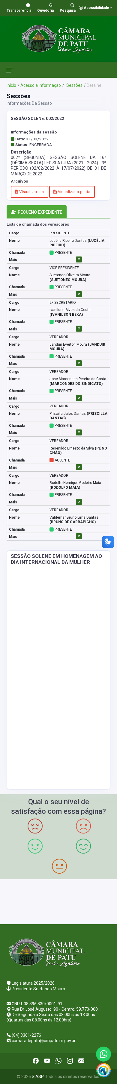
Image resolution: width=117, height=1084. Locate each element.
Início (11, 85)
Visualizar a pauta (73, 191)
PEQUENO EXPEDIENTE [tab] (40, 212)
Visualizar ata (31, 191)
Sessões (73, 85)
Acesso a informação (40, 85)
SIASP (37, 1076)
